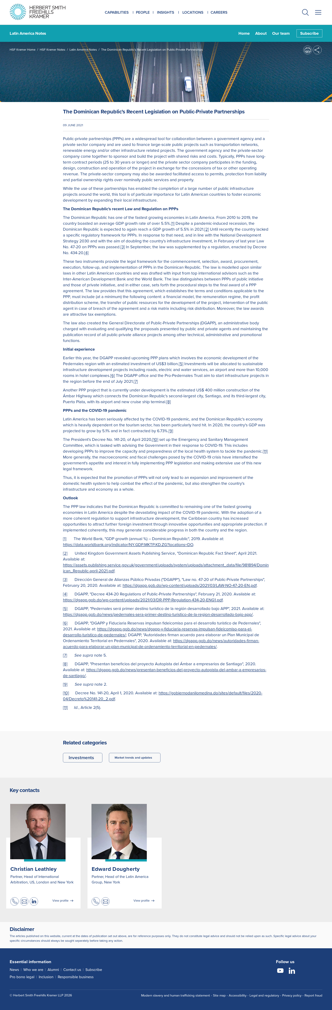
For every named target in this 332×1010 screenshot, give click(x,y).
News (14, 969)
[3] (123, 247)
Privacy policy (291, 995)
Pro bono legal (22, 977)
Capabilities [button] (117, 12)
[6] (112, 375)
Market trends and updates (133, 757)
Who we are (33, 969)
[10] (155, 439)
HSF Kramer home (22, 49)
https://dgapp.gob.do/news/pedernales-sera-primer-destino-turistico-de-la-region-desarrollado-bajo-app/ (158, 614)
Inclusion (46, 977)
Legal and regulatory (264, 995)
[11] (265, 451)
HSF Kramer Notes (52, 49)
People (143, 12)
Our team (281, 33)
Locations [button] (192, 12)
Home (244, 33)
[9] (171, 431)
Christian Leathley (33, 869)
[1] (172, 223)
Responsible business (76, 977)
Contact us (72, 969)
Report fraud (313, 995)
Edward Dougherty (116, 869)
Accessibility (237, 995)
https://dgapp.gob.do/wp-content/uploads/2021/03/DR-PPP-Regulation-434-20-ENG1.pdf (143, 600)
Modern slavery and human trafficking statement (175, 995)
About (261, 33)
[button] (305, 13)
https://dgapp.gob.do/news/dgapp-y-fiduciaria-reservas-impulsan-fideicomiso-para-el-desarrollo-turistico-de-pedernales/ (157, 632)
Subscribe (309, 33)
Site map (219, 995)
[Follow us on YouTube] (280, 971)
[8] (168, 402)
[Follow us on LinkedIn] (292, 971)
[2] (206, 229)
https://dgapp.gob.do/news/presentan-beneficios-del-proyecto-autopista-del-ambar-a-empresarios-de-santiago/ (164, 673)
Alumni (53, 969)
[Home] (42, 11)
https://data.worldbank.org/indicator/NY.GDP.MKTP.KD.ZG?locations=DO (128, 544)
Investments (81, 757)
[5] (181, 364)
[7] (136, 381)
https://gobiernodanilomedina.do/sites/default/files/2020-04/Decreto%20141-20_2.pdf (162, 696)
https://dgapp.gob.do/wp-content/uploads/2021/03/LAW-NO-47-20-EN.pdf (190, 585)
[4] (86, 253)
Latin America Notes (83, 49)
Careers (219, 12)
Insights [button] (165, 12)
